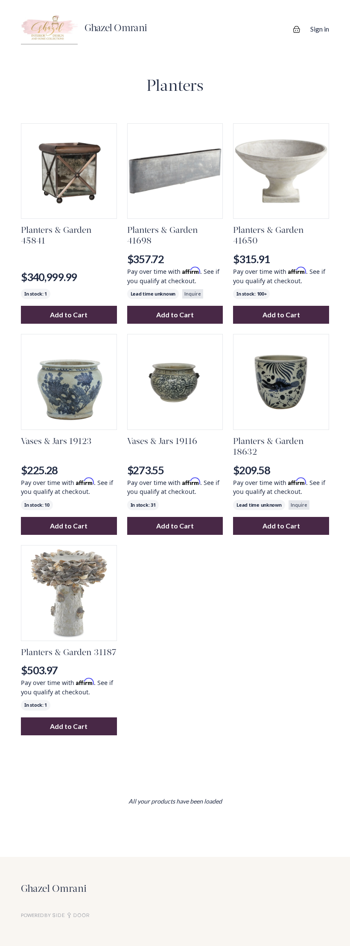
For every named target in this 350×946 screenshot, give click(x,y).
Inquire (192, 293)
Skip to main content (37, 8)
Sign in (319, 29)
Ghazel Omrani (54, 889)
